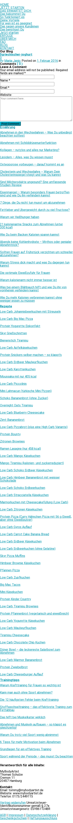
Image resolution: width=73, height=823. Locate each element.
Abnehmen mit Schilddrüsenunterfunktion (28, 142)
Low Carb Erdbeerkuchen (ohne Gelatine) (27, 548)
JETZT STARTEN (12, 8)
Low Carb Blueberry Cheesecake (22, 412)
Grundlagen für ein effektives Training (25, 749)
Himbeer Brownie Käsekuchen (20, 563)
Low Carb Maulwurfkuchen (18, 628)
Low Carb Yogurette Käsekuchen (22, 620)
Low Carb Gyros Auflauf (16, 527)
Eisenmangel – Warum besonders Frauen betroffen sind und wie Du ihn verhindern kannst (34, 194)
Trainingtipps (9, 680)
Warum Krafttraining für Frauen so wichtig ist (30, 685)
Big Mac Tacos (10, 584)
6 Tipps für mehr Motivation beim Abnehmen (30, 742)
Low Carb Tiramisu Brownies (19, 606)
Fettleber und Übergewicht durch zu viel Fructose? (35, 210)
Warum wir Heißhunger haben (19, 217)
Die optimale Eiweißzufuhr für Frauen (25, 272)
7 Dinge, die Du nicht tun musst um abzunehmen (32, 202)
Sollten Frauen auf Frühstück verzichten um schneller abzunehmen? (36, 254)
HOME (4, 4)
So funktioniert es (12, 17)
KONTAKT (7, 48)
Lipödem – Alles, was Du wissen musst (26, 157)
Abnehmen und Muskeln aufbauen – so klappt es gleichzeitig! (33, 726)
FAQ (3, 42)
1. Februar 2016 (47, 61)
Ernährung (7, 127)
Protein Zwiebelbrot (14, 667)
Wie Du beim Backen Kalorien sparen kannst (29, 234)
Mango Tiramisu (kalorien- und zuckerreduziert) (32, 463)
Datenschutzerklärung (41, 815)
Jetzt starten (9, 33)
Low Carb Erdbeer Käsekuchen (21, 541)
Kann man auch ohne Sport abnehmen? (26, 692)
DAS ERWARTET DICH (16, 11)
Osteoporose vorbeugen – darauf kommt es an (32, 164)
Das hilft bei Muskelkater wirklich (22, 717)
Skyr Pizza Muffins (12, 556)
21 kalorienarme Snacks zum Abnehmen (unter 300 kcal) (31, 226)
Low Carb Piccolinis (13, 383)
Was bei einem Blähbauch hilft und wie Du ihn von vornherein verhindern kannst (33, 289)
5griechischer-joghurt (16, 54)
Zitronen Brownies (12, 441)
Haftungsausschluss (43, 818)
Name (5, 80)
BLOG (4, 45)
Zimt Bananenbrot (12, 419)
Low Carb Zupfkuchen (15, 577)
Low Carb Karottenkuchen (18, 369)
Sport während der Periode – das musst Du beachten (36, 756)
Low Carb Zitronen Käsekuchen (21, 509)
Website (5, 95)
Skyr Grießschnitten (13, 333)
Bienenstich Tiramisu (14, 340)
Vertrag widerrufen (13, 802)
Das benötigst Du (12, 29)
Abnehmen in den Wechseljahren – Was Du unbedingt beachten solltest (36, 134)
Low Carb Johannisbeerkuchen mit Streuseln (30, 311)
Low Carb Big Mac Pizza (16, 318)
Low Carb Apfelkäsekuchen (18, 347)
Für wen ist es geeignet (16, 23)
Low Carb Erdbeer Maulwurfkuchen (24, 362)
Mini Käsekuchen (11, 592)
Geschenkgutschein (13, 818)
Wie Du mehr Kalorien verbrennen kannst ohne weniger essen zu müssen (31, 299)
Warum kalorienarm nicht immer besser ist (28, 280)
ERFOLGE (6, 36)
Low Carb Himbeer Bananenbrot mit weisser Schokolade (30, 479)
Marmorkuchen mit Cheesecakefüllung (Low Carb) (34, 502)
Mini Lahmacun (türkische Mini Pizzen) (26, 391)
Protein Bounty (10, 434)
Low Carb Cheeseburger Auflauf (21, 674)
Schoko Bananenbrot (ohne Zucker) (24, 398)
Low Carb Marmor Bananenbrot (21, 660)
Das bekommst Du (12, 14)
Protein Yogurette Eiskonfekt (20, 326)
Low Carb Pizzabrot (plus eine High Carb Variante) (34, 427)
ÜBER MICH (8, 39)
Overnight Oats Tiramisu (16, 405)
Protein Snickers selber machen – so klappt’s (31, 355)
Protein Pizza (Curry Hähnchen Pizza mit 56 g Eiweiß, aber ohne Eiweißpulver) (36, 518)
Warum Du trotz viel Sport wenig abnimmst (29, 734)
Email (4, 87)
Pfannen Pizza (10, 570)
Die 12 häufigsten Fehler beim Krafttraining (29, 699)
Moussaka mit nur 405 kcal (18, 376)
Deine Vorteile (9, 20)
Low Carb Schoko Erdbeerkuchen (22, 487)
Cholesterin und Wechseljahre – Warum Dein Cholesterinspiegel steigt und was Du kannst (30, 173)
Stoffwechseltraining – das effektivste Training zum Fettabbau (36, 708)
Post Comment (10, 123)
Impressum (16, 815)
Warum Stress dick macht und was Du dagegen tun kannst (34, 264)
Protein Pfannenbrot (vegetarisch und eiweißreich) (34, 613)
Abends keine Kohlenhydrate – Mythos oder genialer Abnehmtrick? (35, 243)
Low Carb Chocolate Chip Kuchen (22, 642)
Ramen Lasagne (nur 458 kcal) (20, 448)
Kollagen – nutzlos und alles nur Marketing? (29, 150)
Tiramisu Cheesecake (14, 635)
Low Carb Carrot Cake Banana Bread (24, 534)
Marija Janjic (12, 61)
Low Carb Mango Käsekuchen (20, 456)
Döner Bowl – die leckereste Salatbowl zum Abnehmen (30, 651)
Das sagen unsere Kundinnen (19, 26)
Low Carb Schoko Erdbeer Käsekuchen (26, 470)
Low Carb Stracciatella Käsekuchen (24, 495)
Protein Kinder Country (15, 599)
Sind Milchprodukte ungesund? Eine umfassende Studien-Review (33, 184)
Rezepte (6, 306)
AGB (3, 815)
